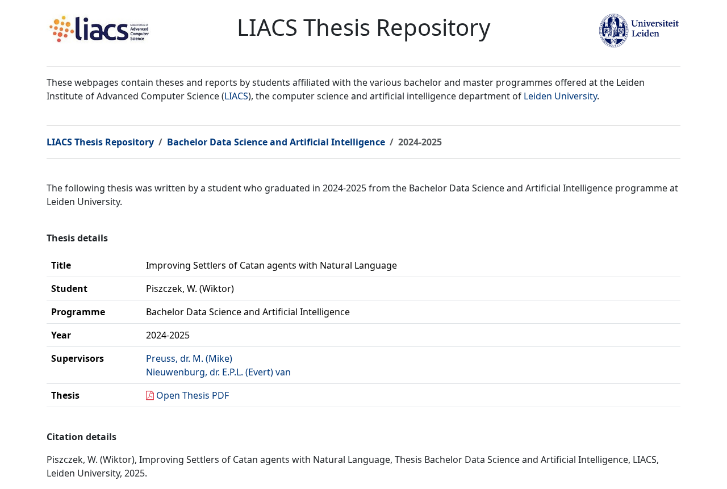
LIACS (236, 96)
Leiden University (560, 96)
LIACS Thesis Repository (100, 142)
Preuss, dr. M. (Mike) (189, 358)
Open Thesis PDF (192, 395)
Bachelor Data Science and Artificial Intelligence (276, 142)
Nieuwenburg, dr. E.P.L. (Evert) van (218, 372)
